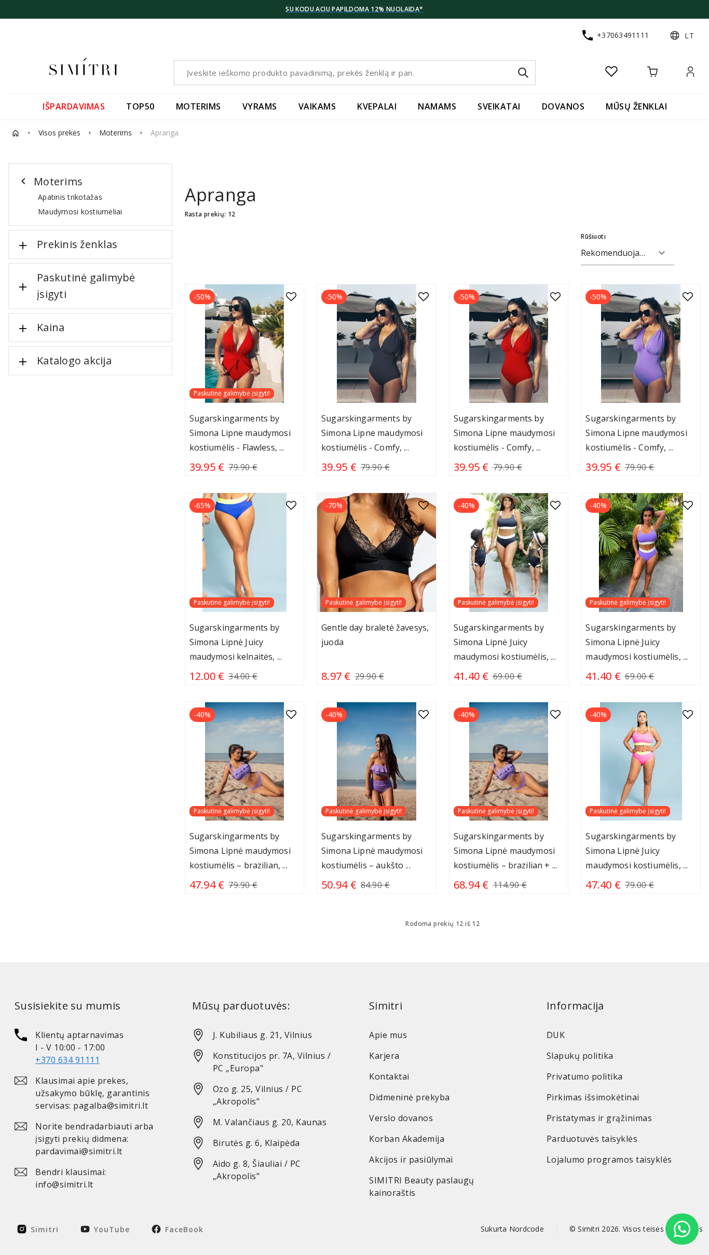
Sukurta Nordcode (512, 1229)
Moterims (115, 133)
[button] (682, 35)
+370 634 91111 (67, 1060)
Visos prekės (59, 133)
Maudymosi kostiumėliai (80, 211)
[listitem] (88, 1047)
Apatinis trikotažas (70, 197)
